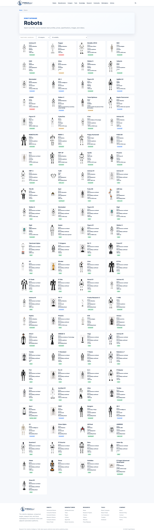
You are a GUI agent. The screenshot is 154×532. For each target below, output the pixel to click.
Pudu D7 (119, 243)
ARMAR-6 (61, 334)
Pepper (60, 43)
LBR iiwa (119, 189)
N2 (30, 261)
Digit (118, 207)
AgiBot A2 (120, 79)
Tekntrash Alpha (34, 243)
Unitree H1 (90, 171)
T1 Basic (90, 352)
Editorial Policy (123, 512)
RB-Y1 (60, 297)
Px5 (30, 370)
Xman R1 (32, 480)
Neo (30, 153)
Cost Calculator (105, 515)
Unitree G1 (32, 43)
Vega (89, 334)
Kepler (60, 225)
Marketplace (105, 3)
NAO (30, 61)
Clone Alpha (62, 424)
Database (103, 519)
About (120, 510)
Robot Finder (50, 522)
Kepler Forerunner (123, 97)
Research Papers (87, 512)
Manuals (85, 519)
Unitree (67, 517)
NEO (118, 43)
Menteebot (32, 79)
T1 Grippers (62, 243)
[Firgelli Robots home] (27, 509)
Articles (112, 3)
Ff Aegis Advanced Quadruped (123, 461)
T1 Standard (62, 352)
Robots (54, 3)
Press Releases (87, 522)
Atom (31, 388)
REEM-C (61, 134)
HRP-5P (60, 153)
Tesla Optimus (92, 97)
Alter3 (31, 334)
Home (20, 10)
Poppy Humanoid (93, 134)
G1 (30, 424)
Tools (75, 3)
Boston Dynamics (69, 522)
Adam (31, 460)
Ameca (119, 316)
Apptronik (67, 519)
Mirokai (60, 261)
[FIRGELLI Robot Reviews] (25, 3)
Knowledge (82, 3)
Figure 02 (90, 79)
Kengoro (90, 406)
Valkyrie (119, 61)
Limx (89, 261)
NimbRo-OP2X (92, 43)
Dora (88, 442)
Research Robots (51, 517)
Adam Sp (120, 442)
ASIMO (31, 97)
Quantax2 (32, 442)
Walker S (90, 61)
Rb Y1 (89, 243)
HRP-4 (31, 171)
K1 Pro (119, 261)
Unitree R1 (120, 334)
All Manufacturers (69, 510)
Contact (121, 515)
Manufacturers (62, 3)
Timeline (103, 517)
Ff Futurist (61, 442)
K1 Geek (31, 279)
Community (97, 3)
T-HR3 (119, 297)
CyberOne (61, 116)
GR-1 (118, 406)
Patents (85, 515)
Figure (66, 515)
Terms (121, 519)
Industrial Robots (51, 515)
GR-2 (60, 79)
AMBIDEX (120, 424)
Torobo (31, 352)
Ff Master (120, 370)
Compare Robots (51, 519)
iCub (89, 116)
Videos (85, 517)
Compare (70, 3)
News (84, 510)
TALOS (31, 189)
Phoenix (119, 153)
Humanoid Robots (51, 510)
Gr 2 (88, 370)
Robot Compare (105, 510)
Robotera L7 (121, 352)
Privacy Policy (123, 517)
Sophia (31, 316)
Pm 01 (60, 370)
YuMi (60, 171)
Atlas (60, 61)
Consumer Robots (51, 512)
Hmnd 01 (90, 279)
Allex (89, 388)
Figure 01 (32, 116)
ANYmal (90, 424)
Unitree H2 (120, 116)
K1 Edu (60, 279)
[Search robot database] (135, 3)
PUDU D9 (119, 134)
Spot (59, 189)
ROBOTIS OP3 (33, 134)
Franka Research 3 (93, 297)
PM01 (60, 406)
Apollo (89, 153)
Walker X (61, 97)
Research (89, 3)
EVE (88, 316)
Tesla (66, 512)
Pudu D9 (90, 189)
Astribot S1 (62, 388)
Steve (60, 460)
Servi (30, 406)
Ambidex (90, 460)
